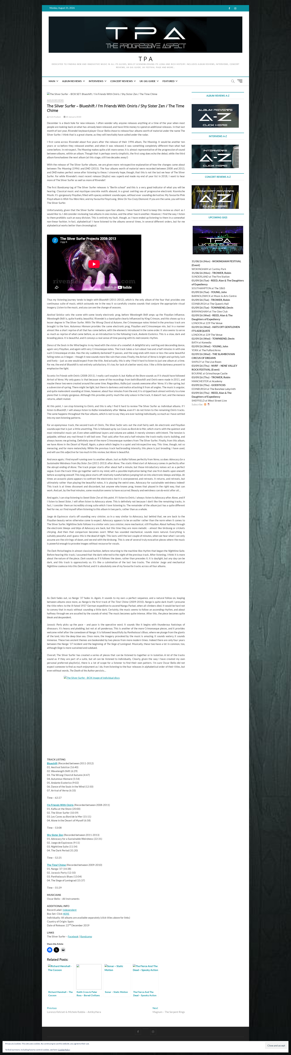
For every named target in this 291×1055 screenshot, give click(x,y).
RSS (205, 404)
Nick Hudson (55, 117)
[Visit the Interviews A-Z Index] (215, 146)
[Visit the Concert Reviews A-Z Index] (215, 187)
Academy (217, 381)
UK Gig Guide (147, 81)
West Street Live (217, 400)
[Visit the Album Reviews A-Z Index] (215, 105)
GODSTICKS (218, 385)
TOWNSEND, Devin (222, 307)
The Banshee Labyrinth (223, 388)
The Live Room (213, 361)
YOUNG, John (219, 292)
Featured (169, 81)
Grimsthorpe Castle (217, 373)
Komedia (206, 342)
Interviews (96, 81)
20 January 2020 (73, 117)
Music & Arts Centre (225, 295)
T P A (146, 59)
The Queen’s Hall (219, 303)
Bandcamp (86, 936)
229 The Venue (214, 323)
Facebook (73, 936)
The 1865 (219, 288)
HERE (66, 913)
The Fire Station (221, 276)
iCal (209, 404)
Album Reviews (72, 81)
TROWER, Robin (221, 272)
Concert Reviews (121, 81)
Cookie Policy (64, 1049)
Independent (70, 909)
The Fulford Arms (211, 350)
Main (52, 81)
